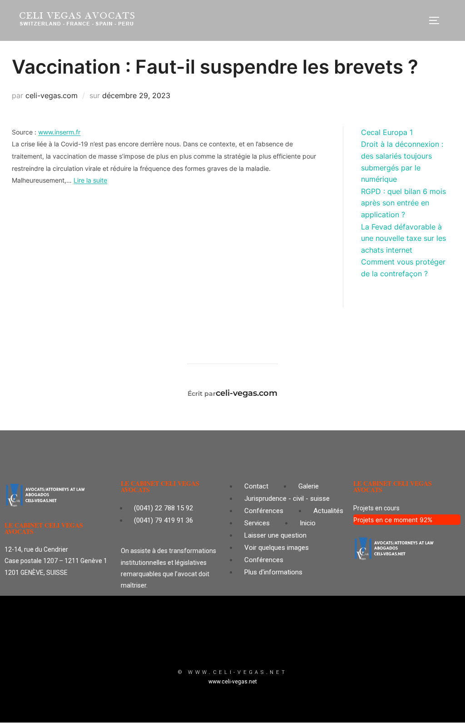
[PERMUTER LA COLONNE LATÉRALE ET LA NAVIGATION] (437, 20)
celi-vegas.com (51, 95)
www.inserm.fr (59, 132)
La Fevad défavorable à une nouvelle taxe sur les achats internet (403, 238)
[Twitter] (205, 644)
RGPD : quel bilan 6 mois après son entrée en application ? (403, 203)
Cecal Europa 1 (387, 132)
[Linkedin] (232, 644)
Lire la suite (90, 180)
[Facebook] (259, 644)
